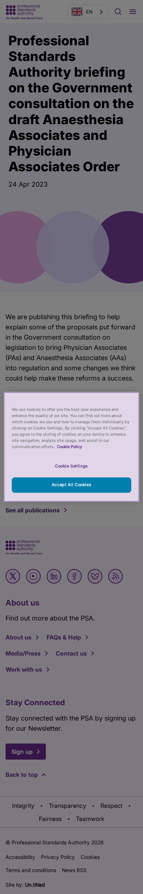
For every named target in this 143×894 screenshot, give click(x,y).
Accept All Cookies (71, 485)
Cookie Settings (71, 466)
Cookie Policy (69, 447)
